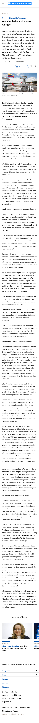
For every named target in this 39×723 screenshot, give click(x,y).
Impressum (7, 702)
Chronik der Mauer (10, 711)
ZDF (16, 708)
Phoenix (23, 708)
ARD (11, 708)
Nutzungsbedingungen (11, 698)
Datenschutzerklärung (11, 695)
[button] (3, 4)
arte (29, 708)
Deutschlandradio (9, 692)
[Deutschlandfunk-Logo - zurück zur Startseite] (20, 3)
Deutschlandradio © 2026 (13, 714)
